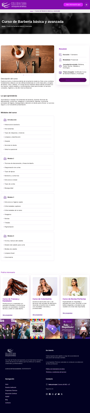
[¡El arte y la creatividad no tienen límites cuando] (82, 329)
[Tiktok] (56, 394)
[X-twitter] (62, 394)
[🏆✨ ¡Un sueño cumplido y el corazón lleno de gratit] (22, 329)
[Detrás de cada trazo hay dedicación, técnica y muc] (67, 329)
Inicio (31, 11)
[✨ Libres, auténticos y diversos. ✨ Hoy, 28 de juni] (37, 329)
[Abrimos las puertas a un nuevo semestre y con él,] (7, 329)
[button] (86, 4)
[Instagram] (47, 394)
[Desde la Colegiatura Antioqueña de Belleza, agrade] (52, 329)
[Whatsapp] (53, 394)
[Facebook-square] (50, 394)
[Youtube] (59, 394)
